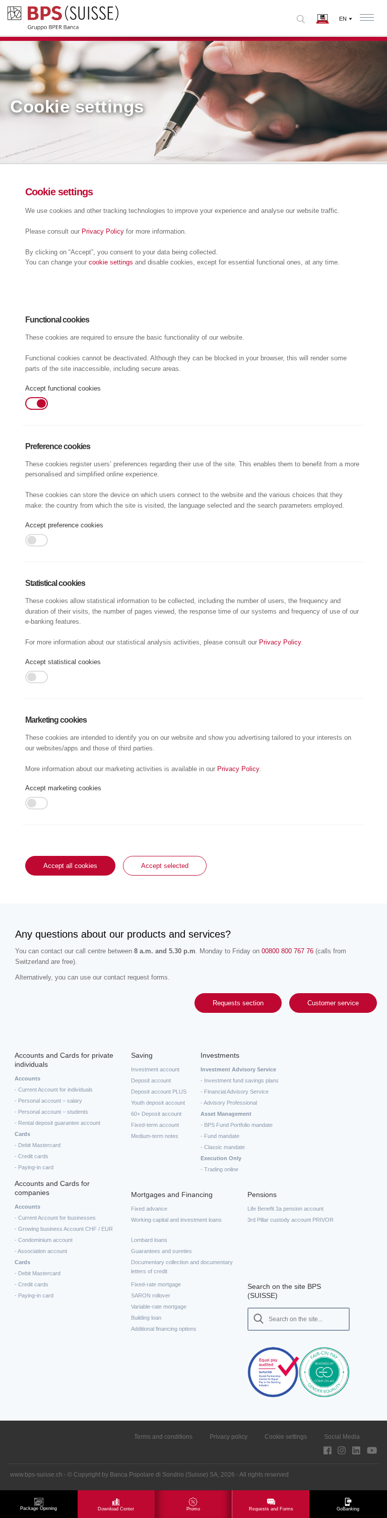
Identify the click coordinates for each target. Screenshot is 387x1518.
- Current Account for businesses (55, 1218)
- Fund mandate (220, 1136)
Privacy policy (228, 1436)
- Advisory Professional (229, 1103)
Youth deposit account (158, 1103)
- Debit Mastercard (37, 1145)
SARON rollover (150, 1295)
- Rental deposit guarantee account (57, 1123)
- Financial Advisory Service (235, 1092)
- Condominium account (44, 1240)
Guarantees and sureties (161, 1251)
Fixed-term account (155, 1125)
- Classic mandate (223, 1147)
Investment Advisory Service (238, 1069)
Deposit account (151, 1080)
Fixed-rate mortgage (156, 1284)
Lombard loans (149, 1240)
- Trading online (219, 1169)
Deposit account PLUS (158, 1092)
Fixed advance (149, 1209)
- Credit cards (31, 1156)
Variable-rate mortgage (158, 1307)
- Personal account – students (51, 1112)
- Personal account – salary (48, 1101)
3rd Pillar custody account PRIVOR (290, 1220)
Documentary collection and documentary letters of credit (182, 1266)
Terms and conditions (163, 1436)
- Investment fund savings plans (240, 1080)
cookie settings (111, 262)
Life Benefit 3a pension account (285, 1209)
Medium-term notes (154, 1136)
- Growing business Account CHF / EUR (64, 1229)
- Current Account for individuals (54, 1090)
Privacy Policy (103, 231)
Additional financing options (164, 1329)
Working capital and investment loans (176, 1220)
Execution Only (221, 1158)
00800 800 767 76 (287, 951)
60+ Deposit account (156, 1114)
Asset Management (226, 1114)
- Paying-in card (34, 1167)
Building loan (146, 1318)
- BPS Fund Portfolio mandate (237, 1125)
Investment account (155, 1069)
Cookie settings (286, 1436)
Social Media (342, 1436)
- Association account (41, 1251)
